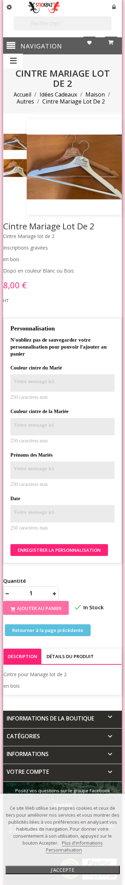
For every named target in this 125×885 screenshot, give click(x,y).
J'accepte (62, 870)
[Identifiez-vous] (114, 7)
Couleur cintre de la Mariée (39, 411)
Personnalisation (64, 850)
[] (109, 27)
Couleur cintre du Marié (36, 368)
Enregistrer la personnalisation (59, 550)
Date (15, 498)
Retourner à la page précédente (47, 630)
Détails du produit (70, 656)
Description (22, 656)
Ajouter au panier (35, 608)
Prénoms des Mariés (31, 455)
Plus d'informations (82, 843)
